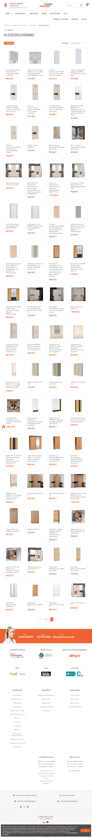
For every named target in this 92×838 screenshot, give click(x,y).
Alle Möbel (33, 25)
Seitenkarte (17, 747)
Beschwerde (17, 707)
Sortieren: (65, 43)
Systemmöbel (74, 695)
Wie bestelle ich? (17, 699)
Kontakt (17, 718)
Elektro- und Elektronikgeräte (17, 734)
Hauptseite (7, 25)
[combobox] (79, 43)
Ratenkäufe (17, 703)
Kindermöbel (75, 699)
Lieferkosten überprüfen (17, 743)
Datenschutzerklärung (17, 714)
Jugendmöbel (74, 703)
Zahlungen (17, 726)
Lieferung (17, 730)
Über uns (17, 722)
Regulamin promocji (17, 739)
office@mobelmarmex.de (18, 8)
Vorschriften (17, 695)
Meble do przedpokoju (20, 25)
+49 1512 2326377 (16, 3)
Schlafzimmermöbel (74, 707)
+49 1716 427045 (14, 6)
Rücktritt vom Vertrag (17, 711)
